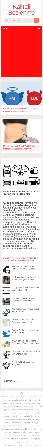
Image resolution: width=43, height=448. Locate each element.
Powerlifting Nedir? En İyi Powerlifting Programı (23, 299)
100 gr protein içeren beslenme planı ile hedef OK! (25, 289)
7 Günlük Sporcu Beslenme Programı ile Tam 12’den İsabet (25, 342)
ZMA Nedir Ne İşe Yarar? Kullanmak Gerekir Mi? (23, 320)
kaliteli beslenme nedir (17, 244)
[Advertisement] (21, 54)
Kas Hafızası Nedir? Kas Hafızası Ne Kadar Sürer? (23, 267)
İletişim (38, 445)
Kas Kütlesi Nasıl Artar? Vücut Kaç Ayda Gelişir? (25, 310)
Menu (6, 28)
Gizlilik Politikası (10, 445)
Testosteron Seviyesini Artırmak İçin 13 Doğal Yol (26, 352)
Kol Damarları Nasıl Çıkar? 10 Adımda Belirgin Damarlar (25, 278)
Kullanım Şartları (25, 445)
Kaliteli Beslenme (21, 9)
